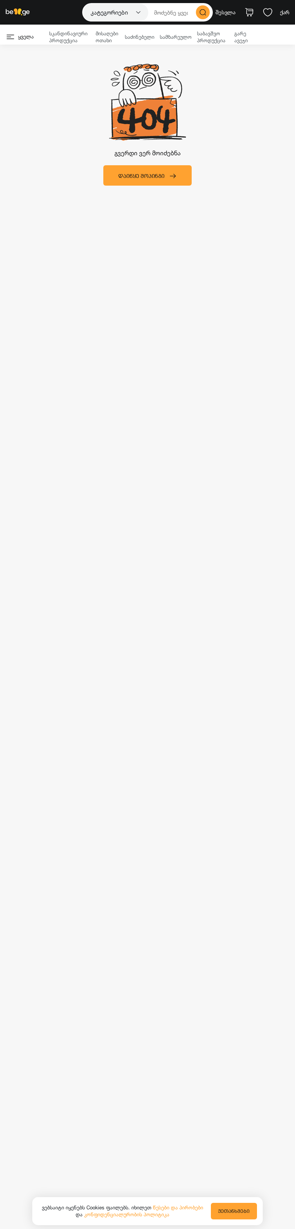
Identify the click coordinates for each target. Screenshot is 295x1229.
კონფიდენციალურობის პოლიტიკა (126, 1214)
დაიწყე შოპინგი (141, 176)
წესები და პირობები (178, 1207)
